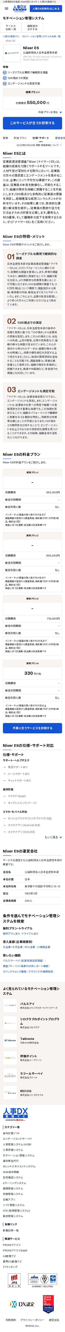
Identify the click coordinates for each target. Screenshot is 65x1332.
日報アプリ (9, 1199)
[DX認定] (22, 1304)
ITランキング (10, 1267)
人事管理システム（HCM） (17, 1144)
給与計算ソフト (11, 1133)
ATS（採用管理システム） (17, 1210)
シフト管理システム (14, 1205)
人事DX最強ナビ (11, 36)
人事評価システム (13, 1150)
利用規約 (11, 1320)
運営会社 (54, 1320)
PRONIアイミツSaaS (15, 1250)
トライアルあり (30, 933)
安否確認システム (13, 1177)
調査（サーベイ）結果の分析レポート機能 (26, 966)
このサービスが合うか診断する (32, 123)
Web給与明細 (11, 1172)
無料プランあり (11, 933)
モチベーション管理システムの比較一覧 (41, 36)
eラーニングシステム (14, 1183)
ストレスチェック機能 (15, 971)
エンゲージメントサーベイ (17, 1138)
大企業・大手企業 (13, 947)
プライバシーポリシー (32, 1320)
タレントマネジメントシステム (19, 1166)
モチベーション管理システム (18, 1155)
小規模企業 (43, 947)
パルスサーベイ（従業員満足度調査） (23, 960)
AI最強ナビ (9, 1256)
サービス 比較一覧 (11, 27)
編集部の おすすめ (32, 27)
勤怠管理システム (13, 1216)
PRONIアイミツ (12, 1245)
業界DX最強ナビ (12, 1261)
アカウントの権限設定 (41, 971)
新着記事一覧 (11, 1230)
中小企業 (30, 947)
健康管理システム (13, 1188)
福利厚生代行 (11, 1161)
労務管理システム (13, 1194)
